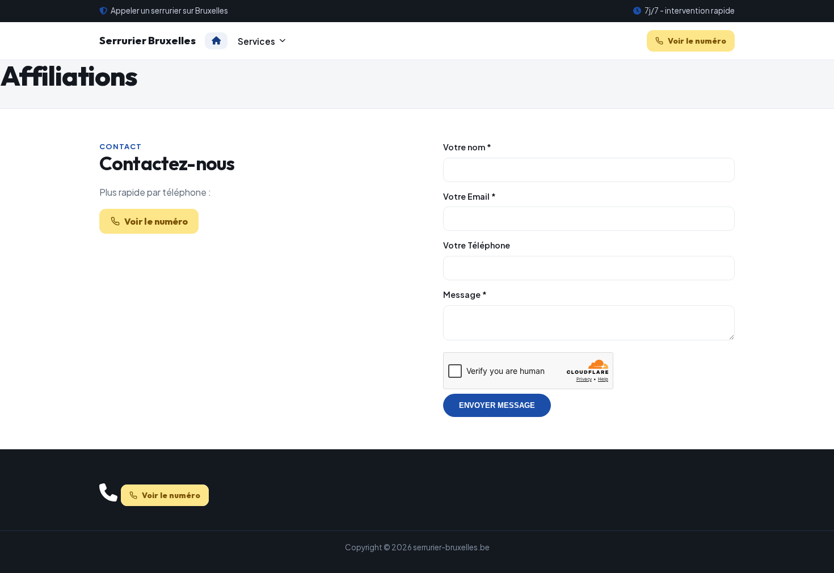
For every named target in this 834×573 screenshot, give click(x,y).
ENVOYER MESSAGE (497, 405)
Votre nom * (467, 147)
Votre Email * (469, 196)
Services (256, 40)
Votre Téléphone (476, 245)
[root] (216, 40)
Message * (465, 294)
